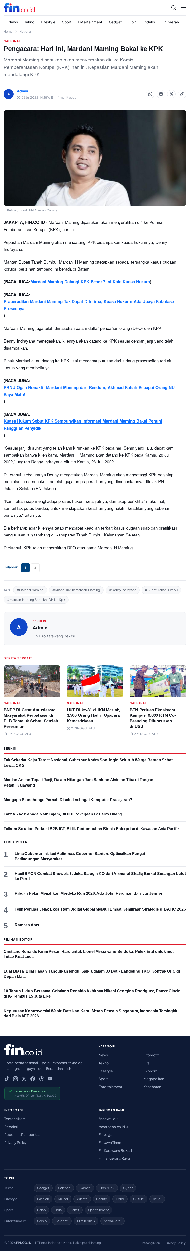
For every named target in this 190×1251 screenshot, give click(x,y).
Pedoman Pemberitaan (23, 1134)
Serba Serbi (112, 1221)
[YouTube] (50, 1078)
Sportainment (98, 1210)
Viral (146, 1063)
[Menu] (183, 8)
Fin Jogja (105, 1134)
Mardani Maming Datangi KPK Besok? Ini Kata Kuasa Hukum (90, 282)
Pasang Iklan (151, 1243)
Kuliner (63, 1199)
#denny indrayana (122, 590)
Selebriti (62, 1221)
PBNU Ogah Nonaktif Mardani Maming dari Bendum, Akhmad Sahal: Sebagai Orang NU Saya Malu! (89, 390)
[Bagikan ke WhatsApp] (150, 94)
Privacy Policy (15, 1142)
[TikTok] (6, 1078)
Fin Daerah (170, 22)
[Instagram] (15, 1078)
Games (85, 1188)
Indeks (149, 22)
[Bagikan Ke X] (171, 94)
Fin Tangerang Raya (114, 1158)
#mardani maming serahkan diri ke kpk (36, 600)
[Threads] (41, 1078)
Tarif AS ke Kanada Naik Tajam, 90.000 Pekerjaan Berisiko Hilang (63, 814)
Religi (157, 1199)
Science (64, 1188)
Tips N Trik (106, 1188)
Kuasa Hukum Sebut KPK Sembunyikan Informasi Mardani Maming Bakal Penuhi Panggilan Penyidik (83, 424)
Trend (120, 1199)
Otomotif (151, 1055)
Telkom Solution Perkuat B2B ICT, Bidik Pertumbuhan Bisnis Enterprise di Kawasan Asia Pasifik (92, 829)
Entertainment (90, 22)
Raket (75, 1210)
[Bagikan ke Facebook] (161, 94)
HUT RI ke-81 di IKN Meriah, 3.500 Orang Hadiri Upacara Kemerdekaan (93, 715)
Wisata (82, 1199)
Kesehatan (152, 1086)
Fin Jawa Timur (110, 1142)
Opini (132, 22)
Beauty (101, 1199)
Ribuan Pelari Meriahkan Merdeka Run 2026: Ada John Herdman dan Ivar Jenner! (89, 893)
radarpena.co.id (112, 1126)
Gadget (115, 22)
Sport (67, 22)
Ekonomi (150, 1071)
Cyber (128, 1188)
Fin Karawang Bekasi (115, 1150)
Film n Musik (86, 1221)
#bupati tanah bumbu (161, 590)
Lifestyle (48, 22)
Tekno (29, 22)
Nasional (25, 31)
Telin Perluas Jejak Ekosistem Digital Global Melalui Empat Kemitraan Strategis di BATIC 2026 (100, 909)
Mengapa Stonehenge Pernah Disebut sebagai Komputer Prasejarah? (68, 800)
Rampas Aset (27, 925)
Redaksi (11, 1126)
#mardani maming (30, 590)
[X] (24, 1078)
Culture (138, 1199)
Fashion (43, 1199)
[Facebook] (32, 1078)
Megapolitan (153, 1078)
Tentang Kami (15, 1118)
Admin (40, 627)
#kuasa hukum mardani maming (76, 590)
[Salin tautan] (182, 94)
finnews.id (107, 1118)
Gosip (42, 1221)
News (13, 22)
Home (8, 31)
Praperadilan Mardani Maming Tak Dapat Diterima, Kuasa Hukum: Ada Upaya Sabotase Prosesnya (89, 304)
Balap (41, 1210)
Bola (58, 1210)
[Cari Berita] (173, 7)
